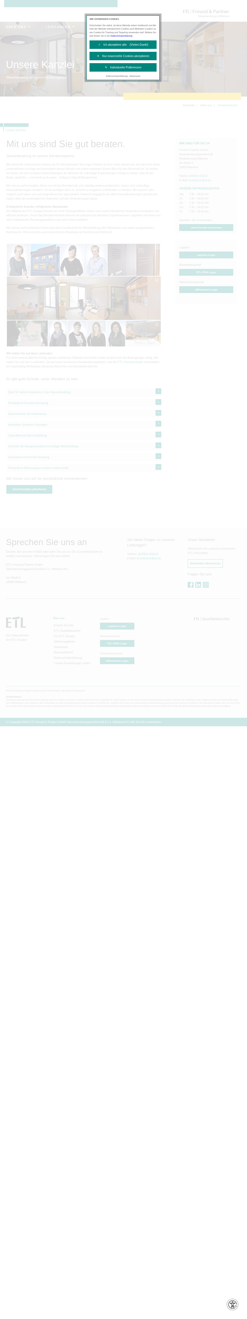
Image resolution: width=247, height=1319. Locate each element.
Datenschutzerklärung (121, 36)
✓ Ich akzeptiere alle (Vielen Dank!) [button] (123, 44)
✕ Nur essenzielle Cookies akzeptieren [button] (123, 56)
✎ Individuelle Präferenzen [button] (123, 67)
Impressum (134, 76)
